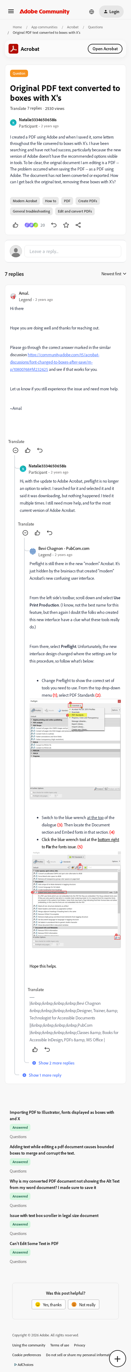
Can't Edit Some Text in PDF (34, 1243)
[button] (11, 13)
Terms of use (59, 1345)
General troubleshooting (31, 211)
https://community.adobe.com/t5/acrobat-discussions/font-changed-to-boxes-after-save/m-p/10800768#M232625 (54, 362)
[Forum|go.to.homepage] (44, 11)
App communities (44, 27)
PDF (67, 201)
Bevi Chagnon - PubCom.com (64, 548)
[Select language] (92, 11)
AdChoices (26, 1364)
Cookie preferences (26, 1355)
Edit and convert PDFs (75, 211)
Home (17, 27)
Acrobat (73, 27)
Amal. (24, 293)
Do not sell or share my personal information (80, 1355)
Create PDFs (87, 201)
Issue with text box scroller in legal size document (54, 1215)
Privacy (79, 1345)
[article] (65, 372)
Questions (95, 27)
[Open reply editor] (65, 251)
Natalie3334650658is (38, 119)
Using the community (28, 1345)
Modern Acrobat (25, 201)
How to (50, 201)
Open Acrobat (105, 48)
